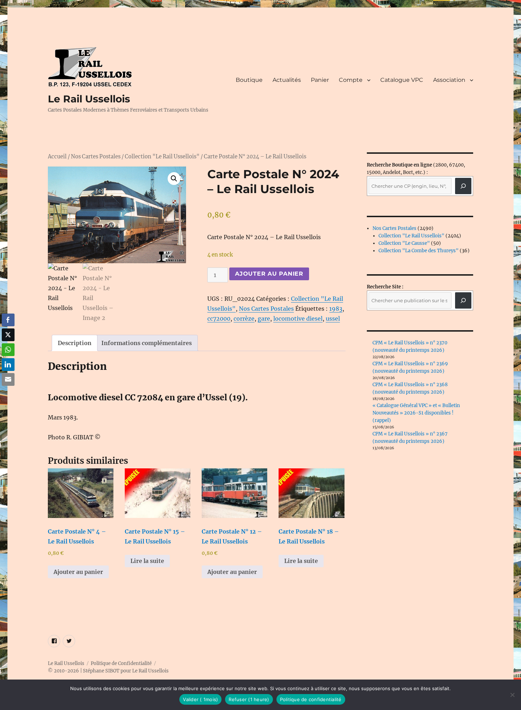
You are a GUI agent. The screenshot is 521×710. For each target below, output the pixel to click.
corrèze (244, 318)
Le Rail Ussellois (89, 99)
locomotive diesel (298, 318)
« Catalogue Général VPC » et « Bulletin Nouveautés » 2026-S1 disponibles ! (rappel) (416, 412)
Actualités (287, 80)
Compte (351, 80)
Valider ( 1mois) (200, 699)
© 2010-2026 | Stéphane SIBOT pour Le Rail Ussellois (108, 671)
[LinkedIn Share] (8, 364)
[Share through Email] (8, 379)
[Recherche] (463, 186)
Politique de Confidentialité (121, 663)
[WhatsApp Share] (8, 349)
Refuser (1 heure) (249, 699)
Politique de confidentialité (311, 699)
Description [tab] (74, 342)
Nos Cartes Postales (96, 156)
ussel (333, 318)
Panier (320, 80)
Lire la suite (147, 560)
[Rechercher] (463, 300)
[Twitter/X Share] (8, 334)
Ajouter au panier (269, 273)
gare (264, 318)
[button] (174, 178)
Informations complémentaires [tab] (146, 342)
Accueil (57, 156)
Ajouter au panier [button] (78, 571)
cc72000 (218, 318)
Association (449, 80)
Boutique (249, 80)
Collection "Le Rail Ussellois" (162, 156)
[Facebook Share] (8, 320)
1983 (335, 308)
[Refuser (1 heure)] (512, 694)
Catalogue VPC (401, 80)
